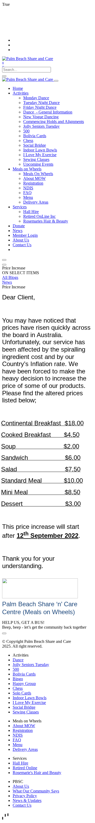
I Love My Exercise (29, 702)
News (7, 282)
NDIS (18, 735)
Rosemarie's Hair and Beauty (37, 772)
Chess (18, 688)
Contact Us (22, 805)
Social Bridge (24, 707)
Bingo (18, 679)
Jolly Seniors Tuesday (31, 664)
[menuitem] (18, 88)
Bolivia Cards (24, 674)
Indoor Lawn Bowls (29, 698)
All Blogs (10, 277)
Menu (17, 744)
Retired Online (25, 768)
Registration (23, 730)
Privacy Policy (25, 796)
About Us (21, 786)
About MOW (24, 725)
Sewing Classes (26, 712)
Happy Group (24, 683)
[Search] (4, 76)
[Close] (4, 260)
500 (16, 669)
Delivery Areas (25, 749)
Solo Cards (22, 693)
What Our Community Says (36, 791)
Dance (18, 660)
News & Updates (27, 800)
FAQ (17, 740)
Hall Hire (20, 763)
